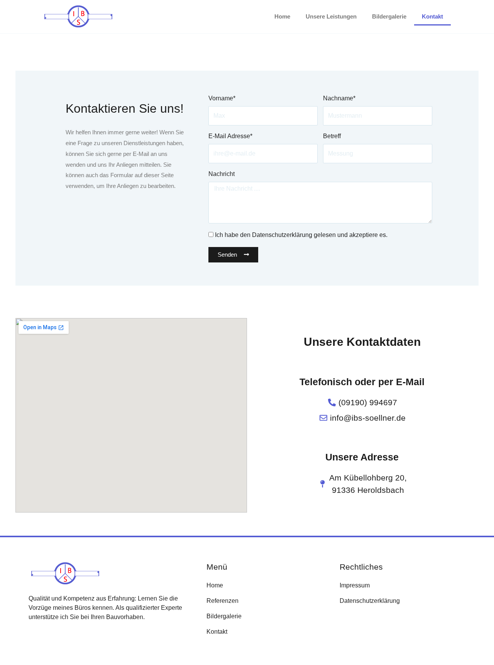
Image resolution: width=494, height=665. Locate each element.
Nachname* (339, 98)
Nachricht (221, 174)
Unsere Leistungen (331, 16)
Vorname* (221, 98)
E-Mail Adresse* (230, 136)
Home (282, 16)
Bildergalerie (389, 16)
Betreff (332, 136)
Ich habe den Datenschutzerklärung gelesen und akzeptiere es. (301, 235)
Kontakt (432, 16)
